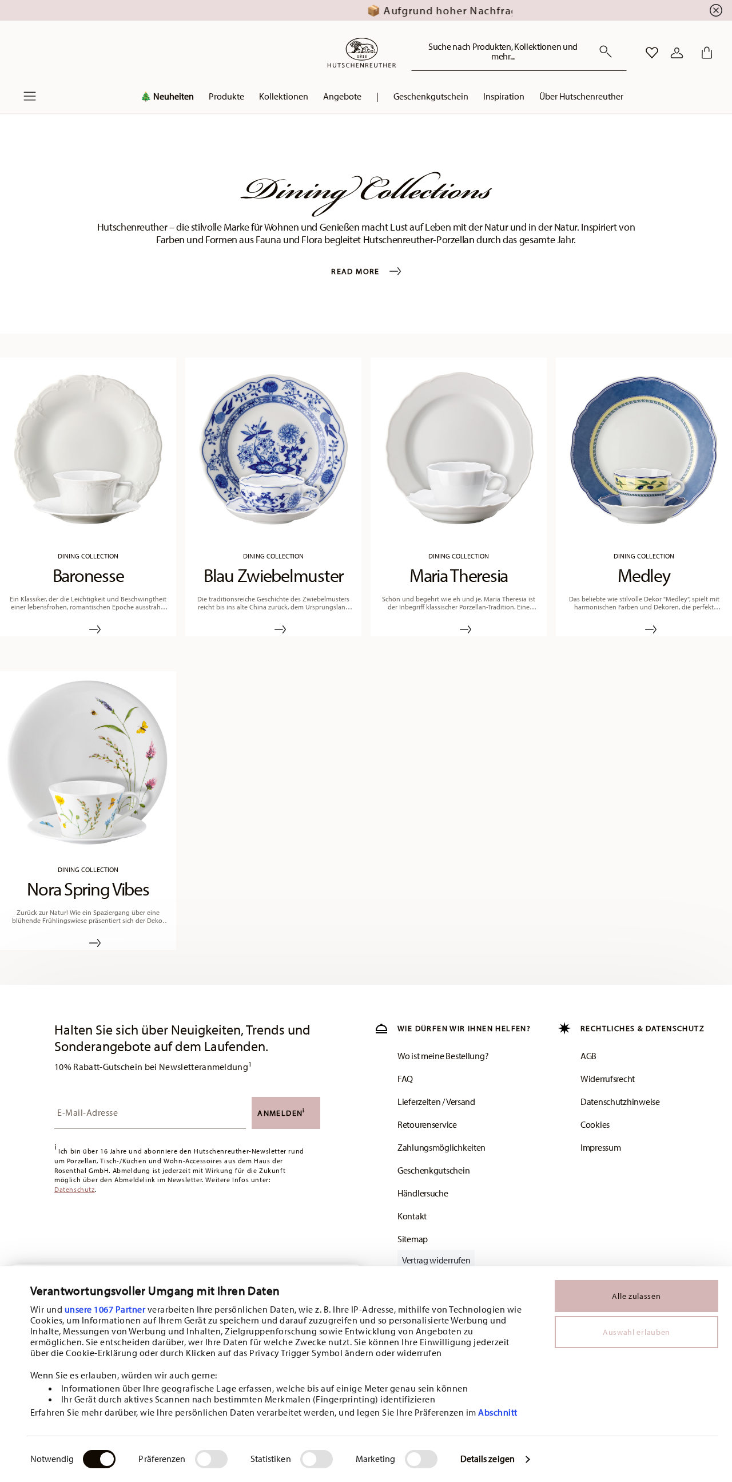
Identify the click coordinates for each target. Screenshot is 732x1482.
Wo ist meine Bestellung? (442, 1055)
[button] (167, 99)
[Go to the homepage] (361, 53)
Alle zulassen (636, 1296)
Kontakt (412, 1216)
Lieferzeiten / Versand (436, 1101)
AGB (588, 1055)
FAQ (405, 1078)
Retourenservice (427, 1124)
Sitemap (412, 1239)
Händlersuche (422, 1193)
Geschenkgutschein (433, 1170)
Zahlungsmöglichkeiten (441, 1147)
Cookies (595, 1124)
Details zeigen (487, 1458)
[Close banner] (716, 10)
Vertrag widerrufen (436, 1260)
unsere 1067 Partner (105, 1309)
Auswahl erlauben (636, 1332)
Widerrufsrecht (607, 1078)
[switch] (211, 1459)
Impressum (600, 1147)
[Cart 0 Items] (704, 53)
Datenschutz (74, 1189)
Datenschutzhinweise (620, 1101)
